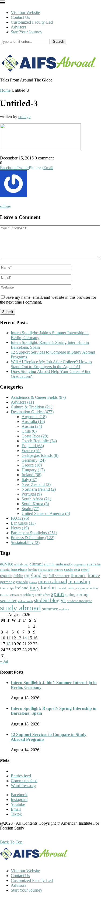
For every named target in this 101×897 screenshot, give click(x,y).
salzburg (28, 595)
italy (35, 587)
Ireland (31, 474)
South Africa (36, 499)
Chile (29, 431)
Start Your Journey (26, 32)
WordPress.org (23, 785)
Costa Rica (35, 436)
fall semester (58, 575)
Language (23, 523)
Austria (32, 426)
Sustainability (25, 542)
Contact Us (20, 17)
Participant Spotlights (34, 533)
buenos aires (45, 569)
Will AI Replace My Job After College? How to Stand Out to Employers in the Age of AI (51, 364)
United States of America (46, 513)
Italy (29, 479)
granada (22, 582)
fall (45, 576)
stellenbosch (25, 601)
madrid (61, 588)
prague (80, 588)
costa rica (72, 569)
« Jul (4, 661)
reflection (92, 588)
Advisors (18, 27)
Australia (33, 421)
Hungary (33, 470)
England (33, 445)
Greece (32, 465)
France (31, 450)
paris (70, 588)
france (94, 575)
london (48, 587)
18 (8, 644)
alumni (36, 564)
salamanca (16, 594)
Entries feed (21, 776)
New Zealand (36, 484)
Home (5, 90)
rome (4, 594)
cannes (58, 570)
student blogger (50, 600)
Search (58, 42)
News (20, 528)
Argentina (34, 416)
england (32, 575)
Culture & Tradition (31, 407)
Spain (30, 508)
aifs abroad (21, 564)
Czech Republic (39, 441)
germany (7, 582)
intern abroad (52, 581)
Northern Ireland (39, 489)
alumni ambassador (58, 564)
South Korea (35, 503)
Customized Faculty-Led (32, 22)
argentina (80, 564)
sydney (64, 609)
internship (79, 581)
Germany (34, 460)
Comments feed (24, 780)
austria (5, 570)
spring (70, 594)
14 (24, 638)
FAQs (20, 518)
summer (50, 608)
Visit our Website (25, 12)
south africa (42, 595)
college (24, 116)
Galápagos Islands (40, 455)
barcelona (19, 569)
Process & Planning (32, 537)
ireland (22, 587)
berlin (32, 570)
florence (78, 575)
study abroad (20, 607)
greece (33, 582)
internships (7, 588)
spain (57, 594)
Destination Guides (32, 412)
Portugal (32, 494)
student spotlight (79, 601)
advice (6, 564)
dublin (18, 576)
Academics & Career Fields (38, 397)
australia (94, 564)
